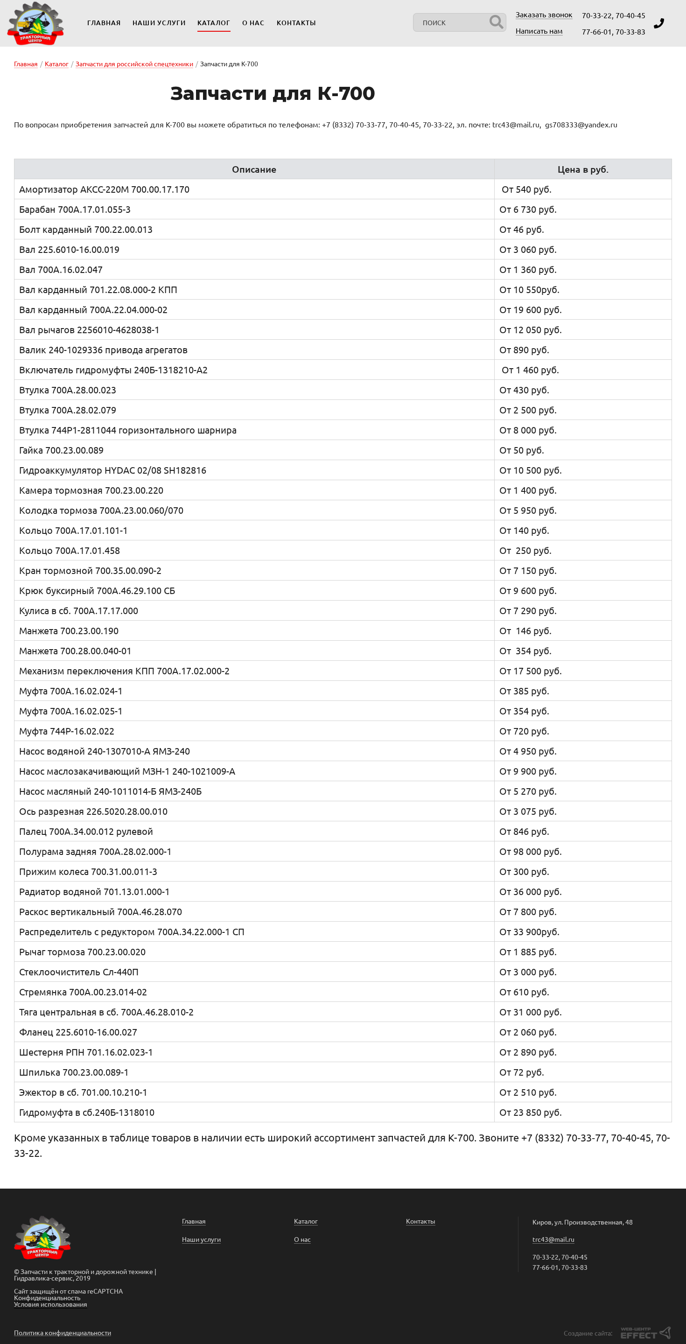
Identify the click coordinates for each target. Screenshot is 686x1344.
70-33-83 (630, 31)
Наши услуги (159, 22)
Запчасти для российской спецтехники (134, 63)
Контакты (296, 22)
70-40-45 (630, 15)
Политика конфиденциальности (62, 1332)
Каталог (214, 22)
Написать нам (539, 30)
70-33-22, (598, 15)
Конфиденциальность (47, 1297)
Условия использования (50, 1304)
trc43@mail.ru (553, 1239)
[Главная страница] (35, 23)
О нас (253, 22)
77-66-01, (598, 31)
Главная (104, 22)
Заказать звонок (544, 14)
